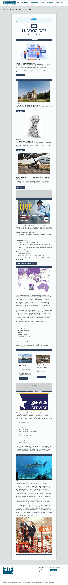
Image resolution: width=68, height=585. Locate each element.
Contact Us (40, 569)
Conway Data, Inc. (22, 581)
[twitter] (34, 18)
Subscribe (42, 2)
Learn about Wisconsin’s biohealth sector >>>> (26, 263)
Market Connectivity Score (33, 298)
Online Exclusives (25, 2)
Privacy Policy (41, 575)
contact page (35, 582)
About (62, 2)
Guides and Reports (34, 2)
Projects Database (49, 2)
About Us (40, 573)
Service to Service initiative (36, 415)
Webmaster (52, 582)
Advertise (57, 2)
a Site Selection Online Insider (34, 319)
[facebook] (32, 18)
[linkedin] (36, 18)
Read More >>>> (20, 74)
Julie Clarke (21, 582)
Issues (18, 2)
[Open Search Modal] (5, 4)
